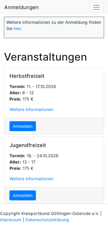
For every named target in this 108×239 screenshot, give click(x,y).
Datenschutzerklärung (47, 219)
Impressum (10, 219)
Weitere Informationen (31, 109)
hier (17, 28)
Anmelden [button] (23, 126)
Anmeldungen (21, 7)
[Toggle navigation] (96, 7)
